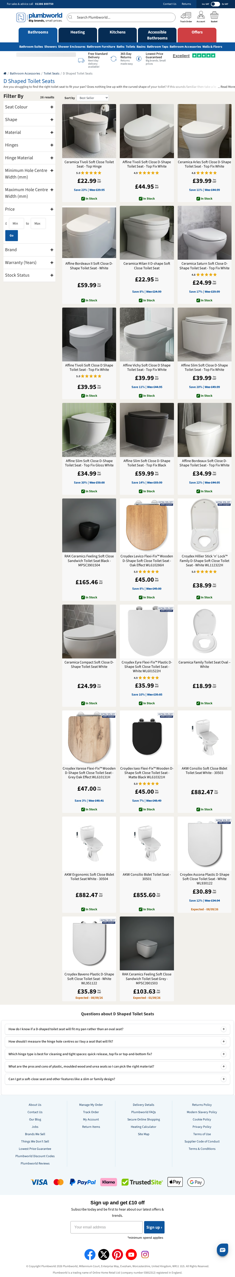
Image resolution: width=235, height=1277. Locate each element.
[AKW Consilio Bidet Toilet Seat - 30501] (147, 843)
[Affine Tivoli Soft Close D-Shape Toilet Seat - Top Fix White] (147, 131)
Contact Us (169, 4)
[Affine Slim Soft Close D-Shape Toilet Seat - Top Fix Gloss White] (89, 430)
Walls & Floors (212, 46)
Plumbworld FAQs (143, 1112)
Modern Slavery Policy (202, 1112)
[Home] (4, 73)
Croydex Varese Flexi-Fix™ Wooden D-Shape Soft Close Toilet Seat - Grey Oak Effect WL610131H (89, 773)
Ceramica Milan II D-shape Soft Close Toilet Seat (146, 265)
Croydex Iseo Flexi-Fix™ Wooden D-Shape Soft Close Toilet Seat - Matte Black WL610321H (146, 773)
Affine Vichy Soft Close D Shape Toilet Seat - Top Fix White (147, 367)
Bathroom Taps (157, 46)
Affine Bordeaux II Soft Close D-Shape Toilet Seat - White (89, 265)
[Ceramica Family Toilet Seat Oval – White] (205, 631)
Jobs (35, 1127)
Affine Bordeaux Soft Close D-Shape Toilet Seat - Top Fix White (204, 463)
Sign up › (154, 1227)
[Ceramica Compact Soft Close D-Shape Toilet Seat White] (89, 631)
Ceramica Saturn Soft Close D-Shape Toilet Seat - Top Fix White (204, 265)
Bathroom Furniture (101, 46)
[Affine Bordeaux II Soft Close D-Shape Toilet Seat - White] (89, 233)
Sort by (69, 98)
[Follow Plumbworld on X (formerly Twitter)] (104, 1254)
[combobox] (121, 17)
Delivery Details (143, 1105)
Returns (186, 4)
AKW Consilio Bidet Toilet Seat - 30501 (147, 876)
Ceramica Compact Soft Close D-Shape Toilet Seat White (89, 664)
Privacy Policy (202, 1127)
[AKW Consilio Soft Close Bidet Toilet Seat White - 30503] (205, 737)
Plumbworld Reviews (35, 1163)
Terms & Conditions (202, 1149)
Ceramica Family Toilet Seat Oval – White (205, 664)
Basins (141, 46)
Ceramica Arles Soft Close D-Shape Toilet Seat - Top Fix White (204, 164)
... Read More (226, 87)
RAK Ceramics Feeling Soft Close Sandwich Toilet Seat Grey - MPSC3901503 (146, 978)
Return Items (91, 1127)
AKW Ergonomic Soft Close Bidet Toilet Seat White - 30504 (89, 876)
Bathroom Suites (31, 46)
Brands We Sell (35, 1134)
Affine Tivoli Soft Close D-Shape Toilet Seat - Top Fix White (147, 164)
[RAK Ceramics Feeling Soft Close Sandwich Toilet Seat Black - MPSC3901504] (89, 525)
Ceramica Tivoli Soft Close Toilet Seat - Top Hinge (89, 164)
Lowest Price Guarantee (35, 1149)
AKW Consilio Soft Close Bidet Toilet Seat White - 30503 (204, 770)
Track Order (91, 1112)
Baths (120, 46)
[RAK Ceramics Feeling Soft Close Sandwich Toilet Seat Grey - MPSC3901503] (147, 943)
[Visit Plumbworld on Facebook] (90, 1254)
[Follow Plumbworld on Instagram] (145, 1254)
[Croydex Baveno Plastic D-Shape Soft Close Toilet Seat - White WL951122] (89, 943)
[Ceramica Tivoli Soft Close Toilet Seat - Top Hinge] (89, 131)
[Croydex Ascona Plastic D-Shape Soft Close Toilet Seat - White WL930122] (205, 843)
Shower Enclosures (71, 46)
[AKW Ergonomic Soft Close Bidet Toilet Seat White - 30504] (89, 843)
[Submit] (72, 17)
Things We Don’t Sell (35, 1141)
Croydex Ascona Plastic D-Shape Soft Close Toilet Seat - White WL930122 (204, 879)
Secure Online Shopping (143, 1119)
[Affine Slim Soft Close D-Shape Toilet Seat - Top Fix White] (205, 334)
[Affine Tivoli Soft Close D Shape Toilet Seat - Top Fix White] (89, 334)
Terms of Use (202, 1134)
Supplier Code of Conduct (202, 1141)
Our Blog (35, 1119)
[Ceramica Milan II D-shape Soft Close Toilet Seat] (147, 233)
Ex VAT (225, 4)
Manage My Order (91, 1105)
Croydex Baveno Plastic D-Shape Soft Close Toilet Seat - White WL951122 (89, 978)
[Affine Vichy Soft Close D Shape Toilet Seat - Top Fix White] (147, 334)
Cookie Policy (202, 1119)
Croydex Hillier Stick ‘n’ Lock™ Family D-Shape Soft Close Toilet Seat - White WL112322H (204, 560)
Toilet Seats (51, 73)
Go (12, 235)
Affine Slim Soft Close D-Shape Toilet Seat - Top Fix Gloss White (89, 463)
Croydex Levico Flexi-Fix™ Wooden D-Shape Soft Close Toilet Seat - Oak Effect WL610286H (146, 560)
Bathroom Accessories (185, 46)
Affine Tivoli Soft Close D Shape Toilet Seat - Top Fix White (89, 367)
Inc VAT (205, 4)
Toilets (130, 46)
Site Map (143, 1134)
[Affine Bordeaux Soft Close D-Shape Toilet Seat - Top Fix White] (205, 430)
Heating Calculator (143, 1127)
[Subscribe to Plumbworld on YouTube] (131, 1254)
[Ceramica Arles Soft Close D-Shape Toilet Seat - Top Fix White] (205, 131)
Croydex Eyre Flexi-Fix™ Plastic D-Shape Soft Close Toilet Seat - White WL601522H (147, 667)
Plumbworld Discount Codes (35, 1156)
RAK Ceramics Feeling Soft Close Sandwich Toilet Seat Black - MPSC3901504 (89, 560)
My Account (91, 1119)
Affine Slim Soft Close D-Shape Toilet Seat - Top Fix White (204, 367)
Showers (50, 46)
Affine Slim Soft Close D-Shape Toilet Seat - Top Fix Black (146, 463)
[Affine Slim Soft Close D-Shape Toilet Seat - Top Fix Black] (147, 430)
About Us (35, 1105)
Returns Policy (202, 1105)
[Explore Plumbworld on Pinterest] (117, 1254)
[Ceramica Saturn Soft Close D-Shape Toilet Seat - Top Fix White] (205, 233)
